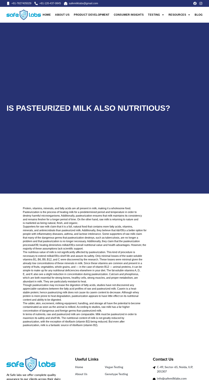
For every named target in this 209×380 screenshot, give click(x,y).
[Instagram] (200, 3)
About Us (62, 14)
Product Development (92, 14)
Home (47, 14)
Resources (177, 14)
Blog (198, 14)
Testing (154, 14)
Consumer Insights (129, 14)
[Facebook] (195, 3)
